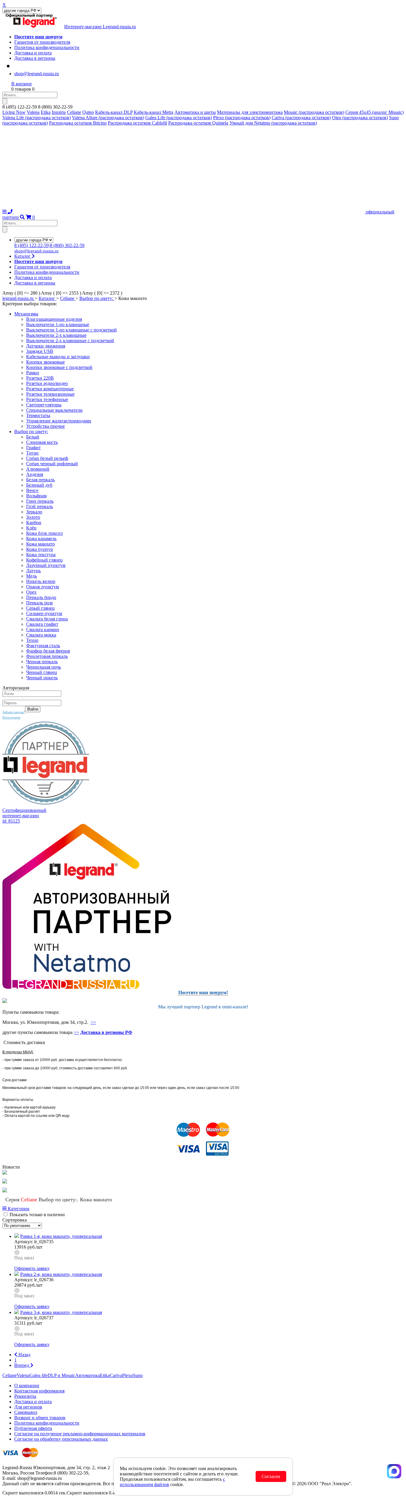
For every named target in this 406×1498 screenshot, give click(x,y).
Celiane (74, 112)
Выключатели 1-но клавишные (57, 324)
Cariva (116, 1375)
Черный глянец (41, 672)
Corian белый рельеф (47, 458)
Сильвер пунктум (44, 613)
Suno (138, 1375)
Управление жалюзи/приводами (58, 420)
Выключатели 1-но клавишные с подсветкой (71, 329)
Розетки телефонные (47, 399)
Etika (46, 112)
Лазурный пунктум (45, 565)
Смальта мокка (41, 634)
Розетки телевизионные (50, 394)
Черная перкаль (42, 661)
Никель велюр (40, 581)
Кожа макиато (40, 543)
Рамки (32, 372)
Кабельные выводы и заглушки (58, 356)
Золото (33, 517)
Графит (33, 447)
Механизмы (26, 313)
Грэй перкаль (39, 506)
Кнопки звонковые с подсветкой (59, 367)
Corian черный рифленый (52, 463)
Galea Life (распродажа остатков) (178, 117)
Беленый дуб (39, 485)
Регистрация (11, 717)
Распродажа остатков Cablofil (137, 122)
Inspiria (59, 112)
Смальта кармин (42, 629)
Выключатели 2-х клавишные (56, 335)
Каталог (23, 256)
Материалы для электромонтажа (250, 112)
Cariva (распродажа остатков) (301, 117)
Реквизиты (25, 1396)
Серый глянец (40, 608)
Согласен (271, 1476)
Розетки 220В (40, 378)
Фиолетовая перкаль (47, 656)
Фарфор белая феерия (48, 650)
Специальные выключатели (54, 410)
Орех (31, 592)
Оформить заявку (32, 1268)
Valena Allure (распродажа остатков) (108, 117)
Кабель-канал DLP (114, 112)
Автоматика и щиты (195, 112)
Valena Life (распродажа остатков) (36, 117)
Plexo (127, 1375)
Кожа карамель (41, 538)
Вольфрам (36, 495)
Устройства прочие (45, 426)
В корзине (21, 83)
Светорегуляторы (44, 404)
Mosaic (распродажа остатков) (314, 112)
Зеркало (34, 511)
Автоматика (87, 1375)
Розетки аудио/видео (47, 383)
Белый (32, 436)
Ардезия (34, 474)
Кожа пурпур (39, 549)
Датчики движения (45, 345)
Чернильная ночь (43, 666)
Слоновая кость (42, 442)
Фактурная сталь (43, 645)
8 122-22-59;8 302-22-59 (49, 245)
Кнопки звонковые (45, 361)
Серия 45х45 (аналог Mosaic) (374, 112)
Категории (18, 1208)
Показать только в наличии (37, 1214)
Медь (31, 576)
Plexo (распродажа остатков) (241, 117)
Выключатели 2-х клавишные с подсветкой (70, 340)
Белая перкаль (40, 479)
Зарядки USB (39, 351)
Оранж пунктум (42, 586)
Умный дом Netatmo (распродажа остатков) (273, 122)
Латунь (33, 570)
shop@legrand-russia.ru (36, 73)
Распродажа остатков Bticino (78, 122)
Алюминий (37, 468)
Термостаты (38, 415)
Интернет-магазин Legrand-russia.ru (100, 26)
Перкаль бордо (41, 597)
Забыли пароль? (13, 712)
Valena (33, 112)
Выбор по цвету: (31, 431)
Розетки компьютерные (50, 388)
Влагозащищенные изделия (54, 319)
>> (93, 1022)
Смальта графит (42, 624)
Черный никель (42, 677)
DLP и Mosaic (61, 1375)
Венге (32, 490)
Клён (31, 527)
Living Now (14, 112)
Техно (32, 640)
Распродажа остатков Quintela (198, 122)
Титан (32, 452)
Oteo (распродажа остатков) (360, 117)
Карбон (33, 522)
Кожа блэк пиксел (44, 533)
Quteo (88, 112)
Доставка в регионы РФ (106, 1032)
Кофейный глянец (44, 559)
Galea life (38, 1375)
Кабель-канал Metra (153, 112)
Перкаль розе (39, 602)
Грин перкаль (39, 501)
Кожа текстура (41, 554)
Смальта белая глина (47, 618)
